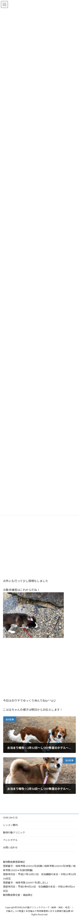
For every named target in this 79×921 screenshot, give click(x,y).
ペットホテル (10, 840)
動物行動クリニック (14, 832)
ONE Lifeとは (10, 817)
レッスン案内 (10, 825)
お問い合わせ (10, 847)
